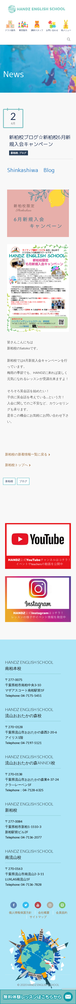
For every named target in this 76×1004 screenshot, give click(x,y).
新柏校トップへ (16, 465)
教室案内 (23, 30)
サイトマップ (38, 916)
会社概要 (43, 912)
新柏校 (14, 152)
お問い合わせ (52, 30)
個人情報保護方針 (20, 912)
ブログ (22, 152)
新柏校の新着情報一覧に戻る (26, 454)
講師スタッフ (37, 30)
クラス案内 (10, 30)
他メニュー (66, 30)
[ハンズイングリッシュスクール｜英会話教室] (38, 8)
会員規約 (61, 912)
